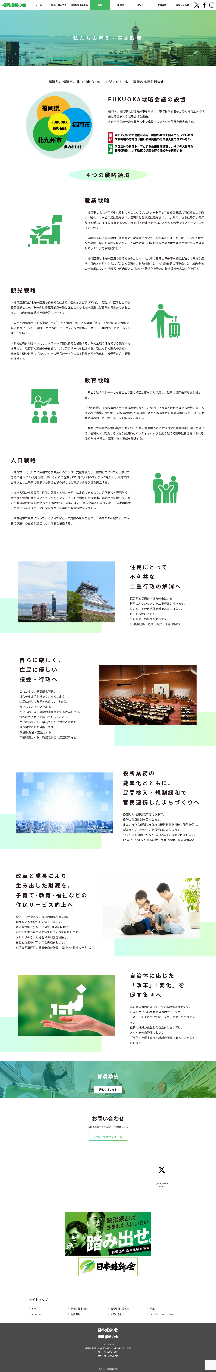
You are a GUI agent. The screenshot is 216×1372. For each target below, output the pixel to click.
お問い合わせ (182, 5)
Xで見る (162, 1186)
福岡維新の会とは (79, 5)
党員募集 (161, 5)
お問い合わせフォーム (108, 1137)
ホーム (34, 1308)
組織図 (120, 5)
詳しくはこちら (108, 1089)
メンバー (141, 5)
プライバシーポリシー (162, 1314)
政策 (100, 5)
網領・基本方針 (59, 5)
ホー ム (38, 5)
